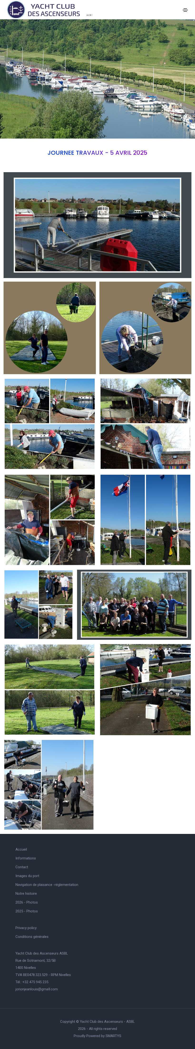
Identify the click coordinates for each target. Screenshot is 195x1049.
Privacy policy (26, 928)
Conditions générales (32, 937)
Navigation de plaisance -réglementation (46, 885)
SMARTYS (113, 1036)
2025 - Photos (26, 911)
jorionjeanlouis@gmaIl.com (36, 989)
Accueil (21, 849)
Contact (21, 867)
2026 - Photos (26, 902)
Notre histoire (26, 893)
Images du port (27, 876)
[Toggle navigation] (185, 10)
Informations (25, 858)
